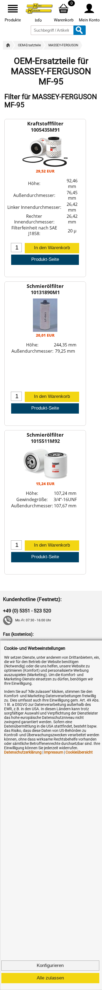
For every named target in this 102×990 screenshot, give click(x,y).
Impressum (53, 752)
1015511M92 (45, 441)
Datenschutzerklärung (23, 752)
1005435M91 (45, 129)
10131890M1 (45, 292)
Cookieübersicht (79, 752)
